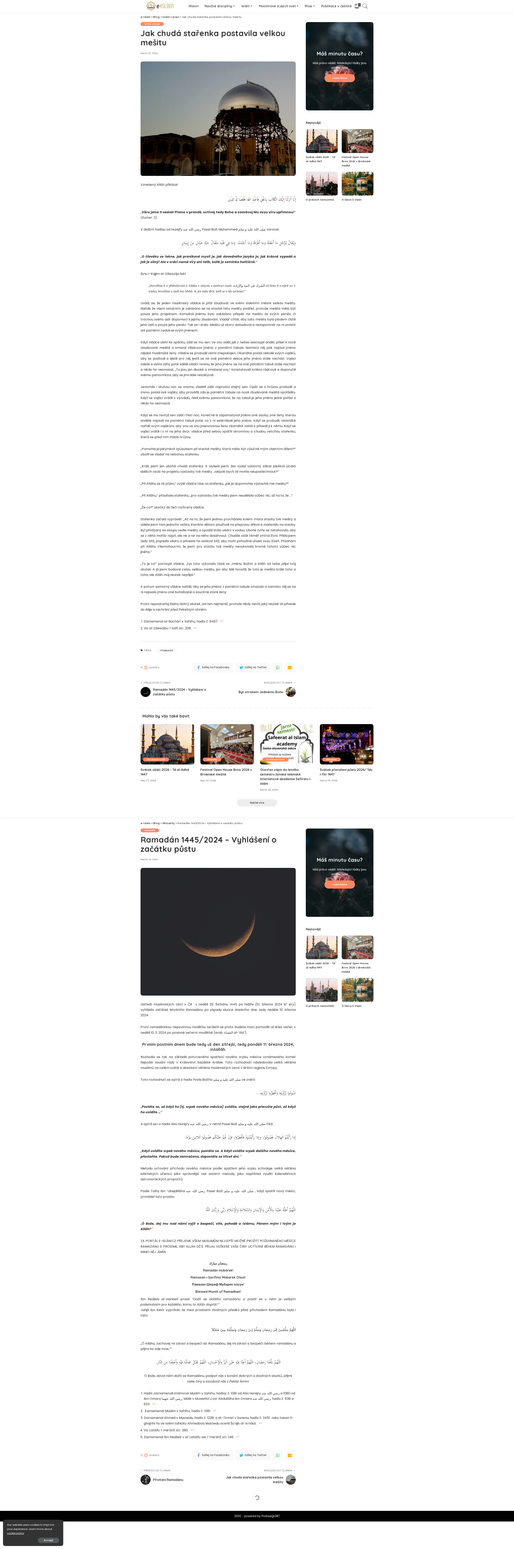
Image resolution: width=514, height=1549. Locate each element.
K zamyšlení (175, 1508)
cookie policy (15, 1533)
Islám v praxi (152, 23)
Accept (48, 1540)
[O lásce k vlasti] (357, 184)
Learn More (339, 78)
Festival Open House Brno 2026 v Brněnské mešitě (356, 161)
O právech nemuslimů (320, 199)
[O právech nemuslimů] (322, 184)
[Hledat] (365, 6)
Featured (167, 650)
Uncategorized (156, 759)
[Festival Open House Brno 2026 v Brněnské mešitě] (357, 141)
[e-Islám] (160, 6)
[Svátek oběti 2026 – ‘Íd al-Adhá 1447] (322, 141)
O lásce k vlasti (351, 199)
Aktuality (212, 759)
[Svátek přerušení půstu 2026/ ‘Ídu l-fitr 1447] (347, 744)
